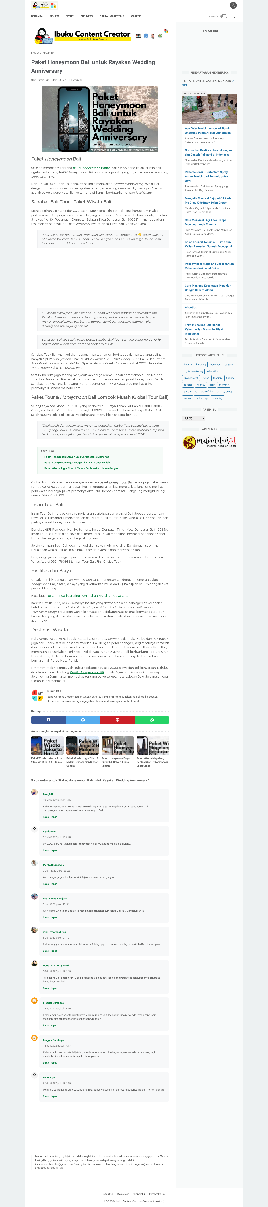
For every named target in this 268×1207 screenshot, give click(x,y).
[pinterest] (117, 720)
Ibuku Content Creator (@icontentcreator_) (140, 1201)
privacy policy (224, 391)
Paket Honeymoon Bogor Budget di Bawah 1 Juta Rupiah (77, 462)
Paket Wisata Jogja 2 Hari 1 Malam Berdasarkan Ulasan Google (81, 468)
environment (191, 378)
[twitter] (83, 720)
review (187, 398)
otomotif (224, 384)
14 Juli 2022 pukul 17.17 (57, 1045)
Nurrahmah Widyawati (56, 965)
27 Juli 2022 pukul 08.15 (57, 1083)
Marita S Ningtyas (53, 865)
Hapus (53, 817)
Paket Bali (87, 672)
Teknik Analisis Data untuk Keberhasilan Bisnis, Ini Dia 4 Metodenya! (204, 329)
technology (202, 398)
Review (54, 16)
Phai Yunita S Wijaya (55, 898)
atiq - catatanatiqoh (54, 932)
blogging (201, 364)
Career (136, 16)
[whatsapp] (152, 720)
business (215, 364)
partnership (190, 391)
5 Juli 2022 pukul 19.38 (56, 904)
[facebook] (48, 720)
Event (70, 16)
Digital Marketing (112, 16)
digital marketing (193, 371)
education (213, 371)
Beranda (37, 16)
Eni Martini (49, 1077)
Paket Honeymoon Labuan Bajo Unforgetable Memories (76, 456)
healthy (201, 384)
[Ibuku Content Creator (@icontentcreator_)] (46, 5)
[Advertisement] (100, 278)
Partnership (139, 1193)
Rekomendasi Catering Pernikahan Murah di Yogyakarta (88, 595)
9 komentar (75, 79)
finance (230, 378)
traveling (217, 398)
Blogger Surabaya (53, 1002)
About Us (191, 307)
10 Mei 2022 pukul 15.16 (57, 799)
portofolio (207, 391)
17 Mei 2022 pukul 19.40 (57, 837)
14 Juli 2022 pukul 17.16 (57, 1008)
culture (229, 364)
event (206, 378)
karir (212, 384)
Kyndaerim (49, 831)
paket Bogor (91, 168)
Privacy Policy (157, 1193)
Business (87, 16)
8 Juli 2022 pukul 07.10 (56, 937)
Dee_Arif (48, 794)
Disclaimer (123, 1193)
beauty (188, 364)
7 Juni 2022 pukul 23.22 (56, 870)
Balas (46, 817)
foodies (188, 384)
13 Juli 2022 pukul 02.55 (57, 971)
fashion (217, 378)
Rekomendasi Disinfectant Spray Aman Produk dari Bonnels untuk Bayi (206, 176)
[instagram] (233, 5)
